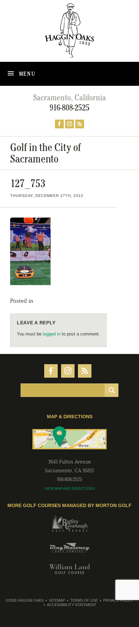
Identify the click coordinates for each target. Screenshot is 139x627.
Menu (26, 73)
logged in (51, 333)
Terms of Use (84, 600)
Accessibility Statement (71, 605)
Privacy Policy (118, 600)
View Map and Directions (70, 488)
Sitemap (57, 600)
